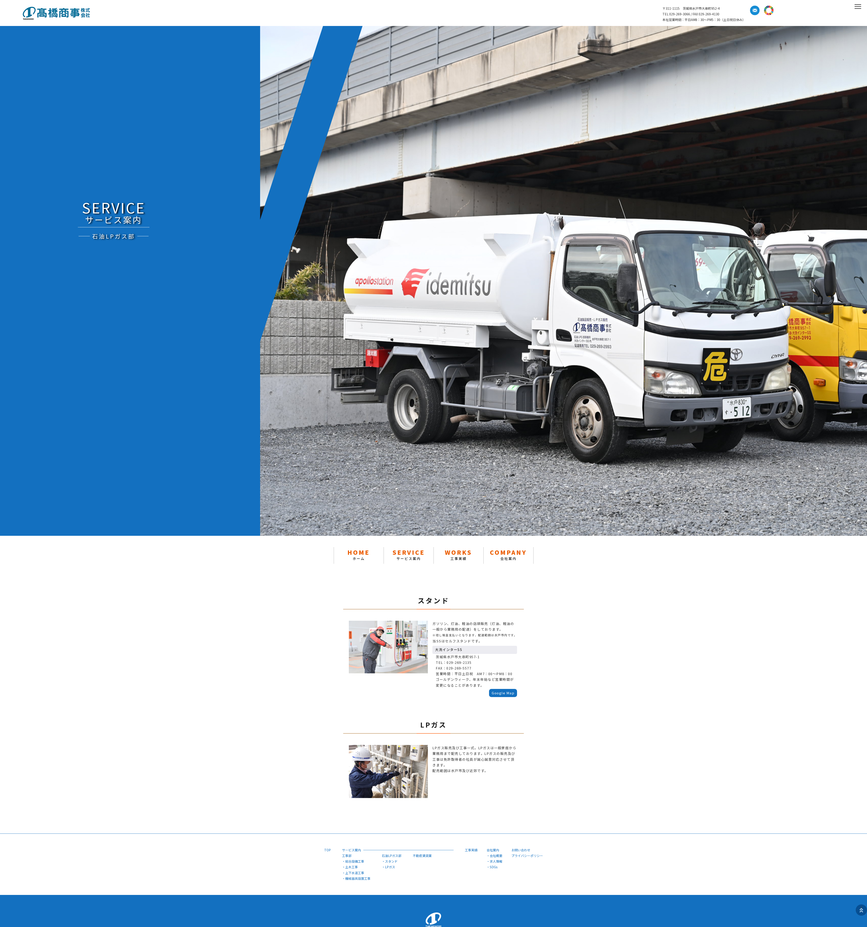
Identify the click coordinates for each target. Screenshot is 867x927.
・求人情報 (494, 861)
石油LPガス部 (391, 855)
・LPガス (388, 867)
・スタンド (390, 861)
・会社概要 (494, 855)
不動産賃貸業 (422, 855)
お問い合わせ (520, 850)
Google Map (503, 693)
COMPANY (508, 554)
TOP (327, 850)
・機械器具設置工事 (356, 878)
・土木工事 (350, 867)
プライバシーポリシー (527, 855)
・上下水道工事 (353, 873)
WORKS (458, 554)
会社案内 (493, 850)
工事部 (347, 855)
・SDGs (492, 867)
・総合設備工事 (353, 861)
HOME (358, 554)
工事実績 (471, 850)
